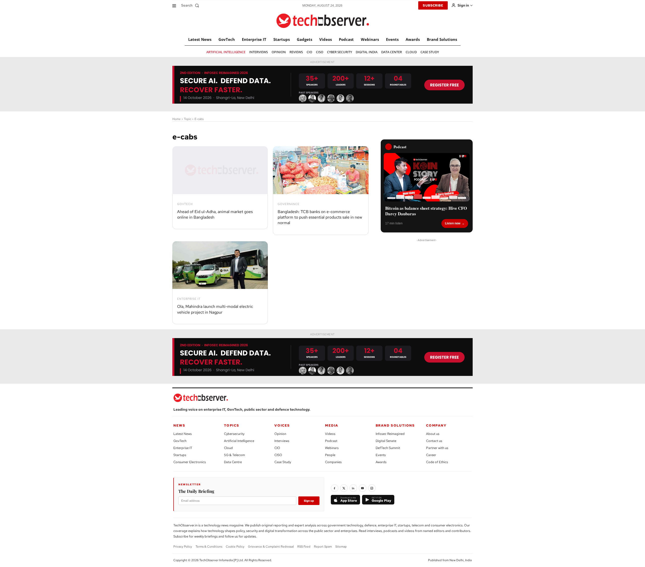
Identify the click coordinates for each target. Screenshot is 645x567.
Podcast (331, 441)
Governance (289, 204)
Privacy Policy (182, 547)
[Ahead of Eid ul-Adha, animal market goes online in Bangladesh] (220, 170)
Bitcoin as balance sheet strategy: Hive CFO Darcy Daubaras (426, 211)
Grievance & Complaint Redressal (271, 547)
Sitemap (341, 547)
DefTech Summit (388, 448)
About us (432, 434)
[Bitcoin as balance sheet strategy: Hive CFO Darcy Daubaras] (427, 177)
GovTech (185, 204)
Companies (333, 462)
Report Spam (323, 547)
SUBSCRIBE (433, 5)
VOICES (282, 425)
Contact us (434, 441)
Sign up (309, 500)
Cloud (228, 448)
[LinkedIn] (353, 488)
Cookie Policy (235, 547)
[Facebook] (334, 488)
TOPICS (231, 425)
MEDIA (331, 425)
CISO (278, 455)
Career (431, 455)
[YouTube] (362, 488)
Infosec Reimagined (390, 434)
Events (381, 455)
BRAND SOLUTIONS (395, 425)
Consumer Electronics (189, 462)
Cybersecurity (234, 434)
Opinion (280, 434)
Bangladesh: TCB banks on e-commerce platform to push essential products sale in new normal (320, 217)
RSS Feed (303, 547)
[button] (191, 5)
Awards (381, 462)
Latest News (182, 434)
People (330, 455)
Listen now (452, 223)
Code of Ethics (437, 462)
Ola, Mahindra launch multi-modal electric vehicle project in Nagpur (215, 309)
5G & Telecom (234, 455)
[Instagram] (372, 488)
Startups (179, 455)
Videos (330, 434)
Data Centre (233, 462)
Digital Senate (386, 441)
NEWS (179, 425)
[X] (344, 488)
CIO (277, 448)
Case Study (282, 462)
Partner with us (437, 448)
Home (176, 119)
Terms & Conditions (209, 547)
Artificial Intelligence (239, 441)
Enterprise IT (189, 298)
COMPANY (436, 425)
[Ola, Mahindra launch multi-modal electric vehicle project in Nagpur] (220, 265)
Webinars (332, 448)
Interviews (281, 441)
